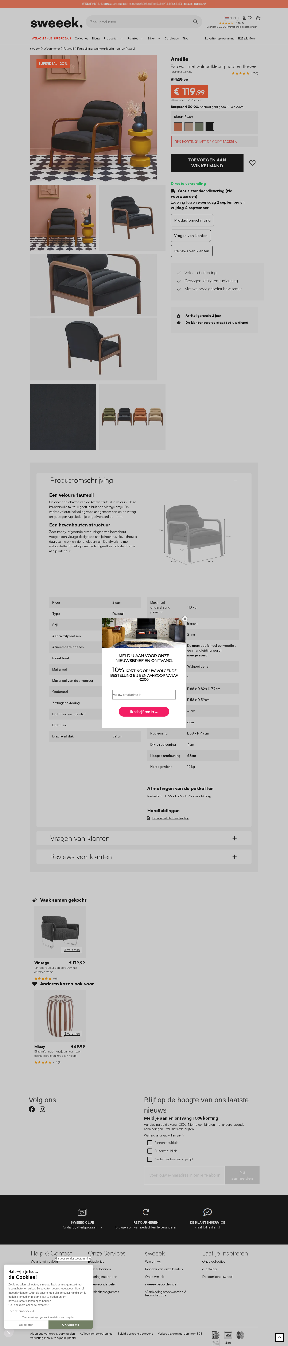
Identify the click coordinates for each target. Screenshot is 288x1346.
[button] (9, 1332)
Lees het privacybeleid (21, 1311)
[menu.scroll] (279, 1337)
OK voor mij (70, 1324)
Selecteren (26, 1324)
